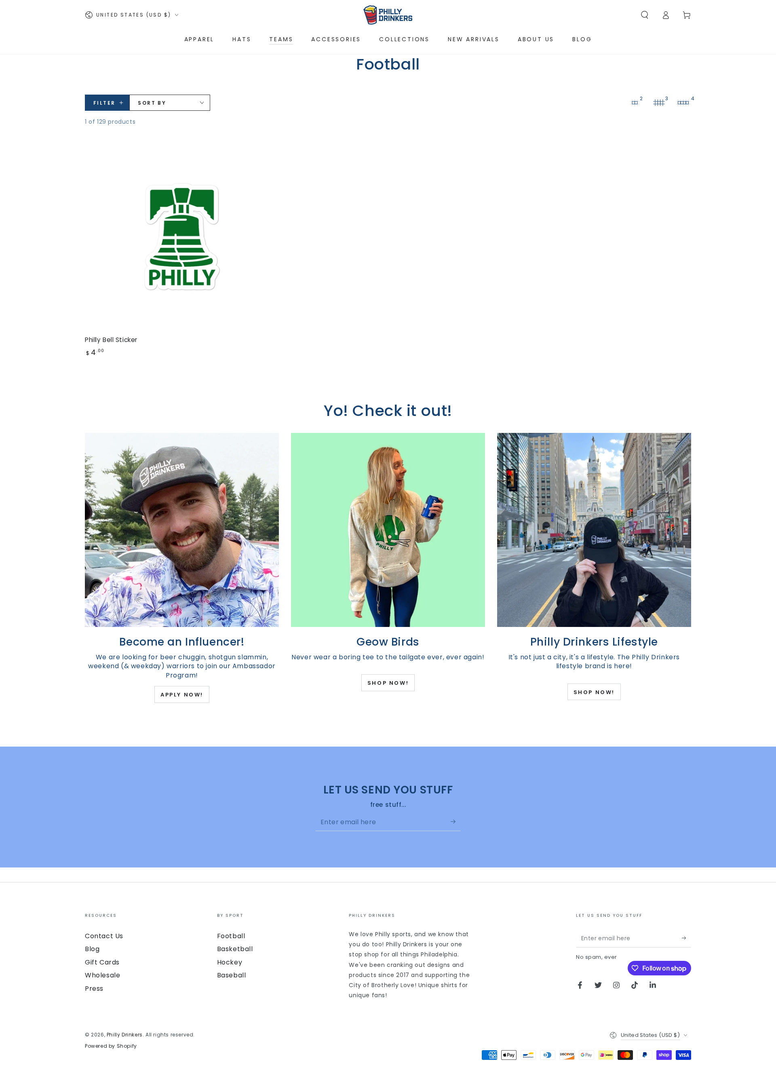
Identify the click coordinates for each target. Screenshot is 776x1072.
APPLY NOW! (181, 694)
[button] (644, 15)
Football (231, 936)
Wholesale (102, 975)
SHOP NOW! (388, 683)
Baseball (231, 975)
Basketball (235, 949)
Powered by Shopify (111, 1046)
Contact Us (104, 936)
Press (94, 988)
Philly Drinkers (125, 1034)
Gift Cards (102, 962)
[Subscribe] (456, 822)
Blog (92, 949)
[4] (683, 103)
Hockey (229, 962)
